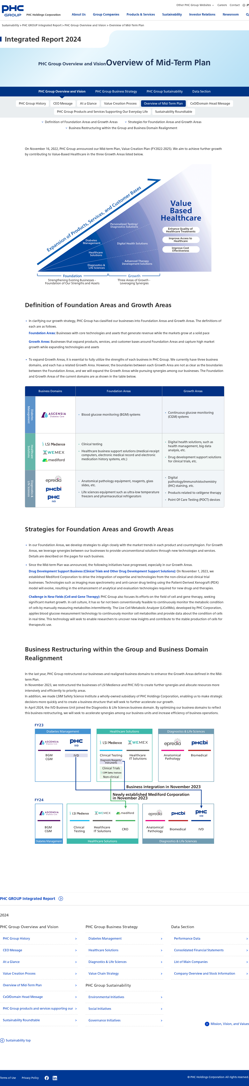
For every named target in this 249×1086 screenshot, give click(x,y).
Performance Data (187, 938)
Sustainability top (18, 1040)
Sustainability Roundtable (173, 112)
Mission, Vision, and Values (230, 1024)
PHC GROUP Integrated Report (42, 25)
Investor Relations (202, 14)
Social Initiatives (100, 1009)
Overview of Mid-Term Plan (163, 103)
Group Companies (106, 14)
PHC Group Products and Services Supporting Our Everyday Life (102, 112)
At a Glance (88, 103)
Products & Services (141, 14)
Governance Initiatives (104, 1020)
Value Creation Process (120, 103)
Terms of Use (8, 1078)
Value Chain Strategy (104, 973)
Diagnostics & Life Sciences (107, 962)
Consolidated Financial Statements (199, 950)
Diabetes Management (105, 938)
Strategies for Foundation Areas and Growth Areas (164, 122)
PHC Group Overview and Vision (86, 25)
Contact (235, 5)
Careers (222, 5)
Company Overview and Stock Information (204, 973)
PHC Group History (32, 103)
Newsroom (231, 14)
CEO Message (63, 103)
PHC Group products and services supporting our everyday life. (38, 1010)
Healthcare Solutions (103, 950)
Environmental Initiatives (106, 997)
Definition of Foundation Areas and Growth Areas (81, 122)
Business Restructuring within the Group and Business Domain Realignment (123, 128)
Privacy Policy (30, 1078)
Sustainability (172, 14)
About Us (79, 14)
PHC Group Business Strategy (116, 91)
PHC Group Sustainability (165, 91)
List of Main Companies (191, 962)
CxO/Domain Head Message (210, 103)
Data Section (201, 91)
